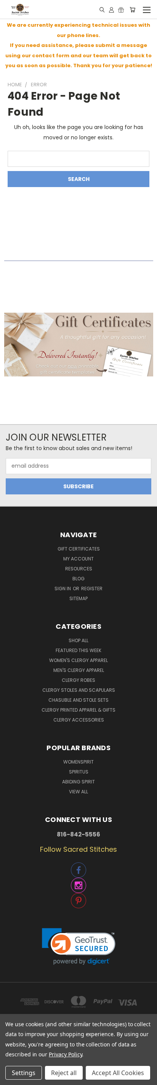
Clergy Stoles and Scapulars (78, 690)
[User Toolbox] (111, 9)
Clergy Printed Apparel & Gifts (78, 710)
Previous (12, 1077)
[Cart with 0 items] (132, 9)
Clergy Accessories (78, 720)
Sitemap (78, 598)
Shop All (78, 640)
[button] (78, 344)
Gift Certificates (79, 549)
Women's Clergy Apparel (78, 660)
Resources (78, 568)
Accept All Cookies (118, 1073)
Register (92, 588)
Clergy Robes (78, 680)
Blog (78, 578)
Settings (23, 1073)
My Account (78, 558)
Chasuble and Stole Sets (78, 700)
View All (78, 791)
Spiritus (78, 772)
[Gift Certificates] (121, 9)
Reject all (64, 1073)
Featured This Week (78, 650)
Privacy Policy (65, 1054)
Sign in (63, 588)
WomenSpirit (78, 762)
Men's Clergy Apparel (78, 670)
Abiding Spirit (78, 781)
